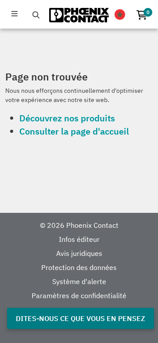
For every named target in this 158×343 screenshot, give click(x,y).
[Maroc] (120, 14)
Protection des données (79, 267)
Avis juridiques (79, 253)
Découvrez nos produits (67, 118)
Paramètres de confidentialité (79, 295)
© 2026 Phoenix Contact (79, 225)
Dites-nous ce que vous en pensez (80, 318)
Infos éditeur (79, 239)
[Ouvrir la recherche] (36, 14)
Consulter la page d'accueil (74, 131)
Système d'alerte (79, 281)
